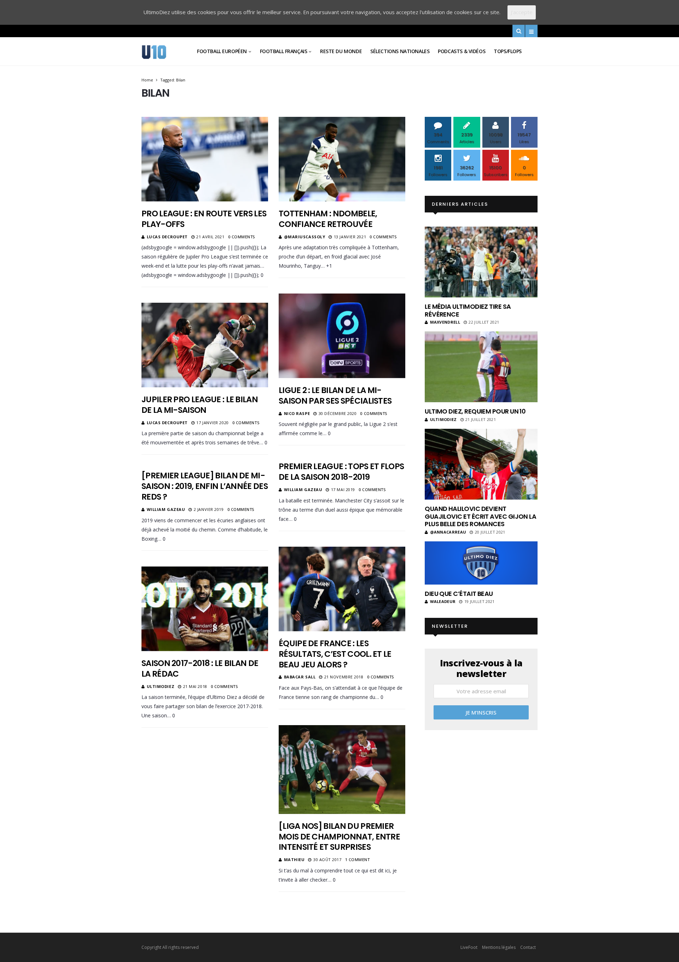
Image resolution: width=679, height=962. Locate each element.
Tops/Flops (508, 51)
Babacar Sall (300, 676)
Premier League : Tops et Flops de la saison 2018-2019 (341, 472)
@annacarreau (448, 532)
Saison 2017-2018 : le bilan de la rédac (199, 668)
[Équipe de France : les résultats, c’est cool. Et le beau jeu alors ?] (342, 589)
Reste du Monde (341, 51)
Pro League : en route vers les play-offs (203, 219)
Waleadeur (442, 601)
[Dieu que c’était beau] (481, 563)
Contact (528, 947)
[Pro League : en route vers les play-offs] (204, 159)
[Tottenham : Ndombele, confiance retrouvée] (342, 159)
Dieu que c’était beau (459, 593)
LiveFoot (468, 947)
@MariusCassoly (304, 236)
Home (147, 79)
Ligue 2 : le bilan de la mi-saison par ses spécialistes (335, 395)
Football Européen (222, 51)
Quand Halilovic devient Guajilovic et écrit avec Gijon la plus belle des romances (480, 516)
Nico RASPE (297, 413)
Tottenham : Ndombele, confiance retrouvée (328, 219)
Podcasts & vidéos (461, 51)
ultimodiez (161, 686)
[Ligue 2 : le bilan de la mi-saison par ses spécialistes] (342, 336)
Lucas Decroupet (167, 236)
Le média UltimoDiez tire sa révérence (468, 310)
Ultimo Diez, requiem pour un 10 (475, 411)
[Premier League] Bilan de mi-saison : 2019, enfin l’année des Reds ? (204, 486)
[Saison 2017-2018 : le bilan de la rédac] (204, 609)
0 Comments (241, 236)
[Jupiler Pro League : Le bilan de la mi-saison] (204, 345)
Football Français (283, 51)
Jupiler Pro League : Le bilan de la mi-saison (199, 405)
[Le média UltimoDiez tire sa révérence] (481, 262)
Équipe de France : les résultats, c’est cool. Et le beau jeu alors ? (335, 654)
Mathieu (294, 859)
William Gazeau (303, 489)
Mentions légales (499, 947)
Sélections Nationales (399, 51)
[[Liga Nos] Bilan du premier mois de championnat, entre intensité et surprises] (342, 769)
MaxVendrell (445, 322)
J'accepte (522, 12)
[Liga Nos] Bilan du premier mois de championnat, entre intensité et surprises (339, 836)
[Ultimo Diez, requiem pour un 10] (481, 366)
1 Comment (357, 859)
